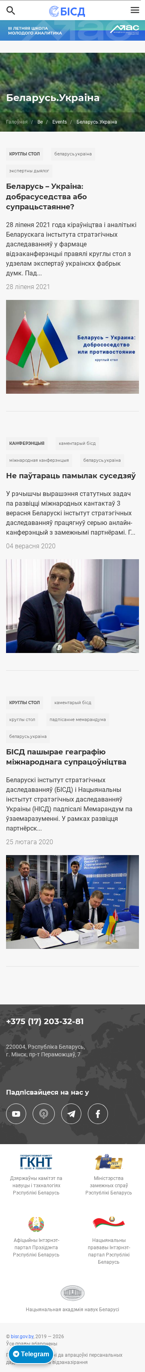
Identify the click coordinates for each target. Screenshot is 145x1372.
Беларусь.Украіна (73, 154)
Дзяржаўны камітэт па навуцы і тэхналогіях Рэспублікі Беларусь (36, 1186)
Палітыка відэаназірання (58, 1362)
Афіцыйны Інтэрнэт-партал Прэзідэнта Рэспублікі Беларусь (36, 1248)
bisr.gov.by (22, 1336)
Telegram (34, 1354)
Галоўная (17, 122)
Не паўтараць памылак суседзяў (71, 475)
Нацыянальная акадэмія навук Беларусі (72, 1309)
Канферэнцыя (26, 443)
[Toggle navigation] (135, 10)
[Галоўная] (69, 11)
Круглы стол (24, 154)
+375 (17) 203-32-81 (45, 1021)
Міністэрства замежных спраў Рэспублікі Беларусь (108, 1186)
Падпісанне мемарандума (78, 719)
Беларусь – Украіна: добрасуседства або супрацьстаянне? (46, 196)
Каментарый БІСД (77, 443)
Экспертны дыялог (29, 171)
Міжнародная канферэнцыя (39, 460)
